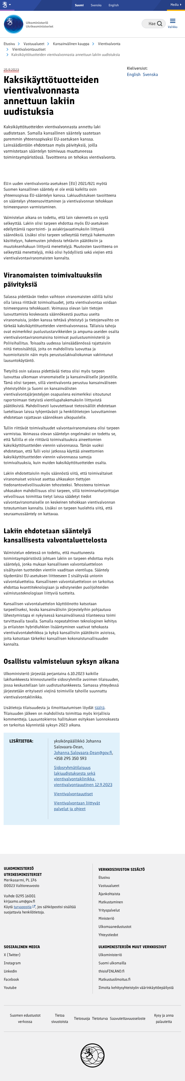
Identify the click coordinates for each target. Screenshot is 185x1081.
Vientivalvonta (108, 43)
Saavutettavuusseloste (127, 1018)
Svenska (96, 5)
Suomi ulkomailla (112, 963)
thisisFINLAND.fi (112, 971)
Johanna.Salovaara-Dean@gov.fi (83, 752)
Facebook (11, 979)
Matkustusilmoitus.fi (115, 979)
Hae (159, 23)
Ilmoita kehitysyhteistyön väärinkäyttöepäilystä (136, 987)
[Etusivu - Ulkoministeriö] (30, 24)
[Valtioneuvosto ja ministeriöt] (7, 5)
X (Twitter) (12, 955)
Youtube (10, 987)
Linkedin (10, 971)
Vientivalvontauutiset (28, 49)
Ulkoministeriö (110, 955)
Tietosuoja (82, 1018)
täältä (100, 707)
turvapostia (23, 907)
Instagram (12, 963)
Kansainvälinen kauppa (70, 43)
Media (175, 5)
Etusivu (9, 43)
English (114, 5)
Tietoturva (100, 1018)
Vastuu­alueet (33, 43)
